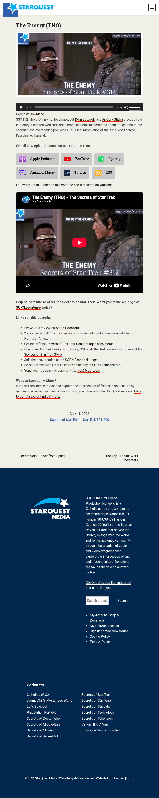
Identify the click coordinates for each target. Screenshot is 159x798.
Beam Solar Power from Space (43, 456)
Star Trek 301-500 (96, 420)
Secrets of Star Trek (64, 420)
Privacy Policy (100, 642)
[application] (79, 107)
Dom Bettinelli (85, 119)
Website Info (104, 778)
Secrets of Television (97, 719)
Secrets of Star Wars (97, 701)
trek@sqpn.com (88, 370)
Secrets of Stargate (96, 706)
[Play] (21, 107)
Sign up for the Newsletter (109, 631)
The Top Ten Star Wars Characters (122, 458)
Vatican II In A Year (95, 725)
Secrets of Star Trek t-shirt (65, 344)
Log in (130, 778)
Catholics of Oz (38, 695)
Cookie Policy (100, 636)
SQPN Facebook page (81, 360)
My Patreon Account (104, 626)
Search (123, 601)
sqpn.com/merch (101, 344)
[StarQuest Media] (28, 7)
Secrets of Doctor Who (43, 719)
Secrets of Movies (40, 731)
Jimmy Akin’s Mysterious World (49, 701)
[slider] (135, 107)
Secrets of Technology (98, 712)
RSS (109, 172)
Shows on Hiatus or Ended (101, 731)
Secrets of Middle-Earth (44, 725)
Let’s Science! (37, 706)
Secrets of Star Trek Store (43, 354)
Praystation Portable (42, 712)
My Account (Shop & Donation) (104, 618)
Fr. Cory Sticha (112, 119)
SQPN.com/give (28, 307)
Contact (119, 778)
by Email (32, 185)
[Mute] (126, 107)
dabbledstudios (84, 778)
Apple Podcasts (42, 159)
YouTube (82, 159)
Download (37, 114)
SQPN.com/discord (106, 365)
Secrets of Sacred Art (42, 736)
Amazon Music (42, 172)
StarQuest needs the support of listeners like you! (108, 585)
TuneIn (80, 172)
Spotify (114, 159)
